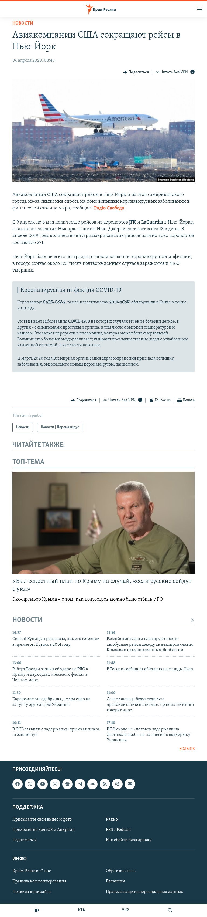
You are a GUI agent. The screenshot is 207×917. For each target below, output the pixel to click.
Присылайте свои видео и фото (42, 819)
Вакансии (115, 881)
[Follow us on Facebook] (17, 784)
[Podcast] (117, 784)
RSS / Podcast (118, 830)
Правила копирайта (31, 892)
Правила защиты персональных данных (144, 892)
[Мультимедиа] (37, 910)
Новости (22, 23)
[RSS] (105, 784)
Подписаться (24, 840)
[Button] (136, 72)
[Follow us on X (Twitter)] (30, 784)
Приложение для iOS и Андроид (43, 830)
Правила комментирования (39, 881)
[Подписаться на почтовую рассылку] (130, 784)
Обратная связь (120, 871)
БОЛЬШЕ (187, 749)
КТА (81, 910)
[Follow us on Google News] (67, 784)
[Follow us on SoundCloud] (92, 784)
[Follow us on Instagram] (55, 784)
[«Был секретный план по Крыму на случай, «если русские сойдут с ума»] (103, 523)
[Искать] (170, 910)
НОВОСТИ (27, 620)
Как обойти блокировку (128, 840)
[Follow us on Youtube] (42, 784)
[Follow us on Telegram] (80, 784)
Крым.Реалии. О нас (31, 871)
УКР (125, 910)
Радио (112, 819)
